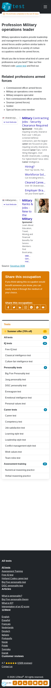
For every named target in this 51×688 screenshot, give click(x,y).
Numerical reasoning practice (20, 470)
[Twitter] (14, 307)
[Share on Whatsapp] (45, 683)
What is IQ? (7, 603)
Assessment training (25, 464)
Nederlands (7, 627)
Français (6, 624)
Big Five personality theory (15, 599)
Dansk (5, 653)
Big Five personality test (14, 582)
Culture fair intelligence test (18, 361)
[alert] (4, 684)
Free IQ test (11, 349)
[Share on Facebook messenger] (35, 683)
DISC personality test (15, 385)
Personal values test (15, 403)
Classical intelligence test (18, 355)
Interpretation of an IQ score (15, 606)
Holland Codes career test (15, 578)
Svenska (6, 649)
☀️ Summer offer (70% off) (25, 331)
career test (21, 66)
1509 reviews (24, 663)
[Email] (40, 683)
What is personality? (12, 596)
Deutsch (6, 631)
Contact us (7, 666)
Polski (5, 645)
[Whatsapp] (37, 307)
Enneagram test (13, 391)
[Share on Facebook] (15, 683)
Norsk (5, 642)
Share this (7, 683)
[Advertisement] (25, 509)
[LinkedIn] (20, 307)
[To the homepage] (13, 6)
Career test (10, 415)
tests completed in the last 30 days (22, 14)
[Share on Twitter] (20, 683)
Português (7, 638)
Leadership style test (15, 440)
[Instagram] (30, 683)
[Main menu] (45, 7)
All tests (25, 337)
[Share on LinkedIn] (25, 683)
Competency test (13, 422)
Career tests (25, 409)
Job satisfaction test (15, 428)
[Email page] (43, 307)
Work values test (13, 452)
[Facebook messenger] (31, 307)
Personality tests (25, 367)
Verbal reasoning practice (18, 476)
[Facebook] (8, 307)
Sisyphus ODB (17, 266)
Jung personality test (15, 379)
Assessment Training (12, 571)
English (5, 617)
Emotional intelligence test (18, 397)
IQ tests (25, 343)
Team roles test (12, 458)
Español (6, 620)
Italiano (5, 635)
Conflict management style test (20, 446)
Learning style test (14, 434)
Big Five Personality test (17, 373)
